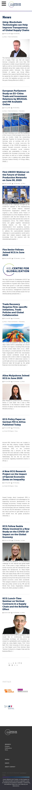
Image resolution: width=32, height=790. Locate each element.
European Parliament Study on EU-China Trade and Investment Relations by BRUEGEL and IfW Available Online (14, 98)
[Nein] (30, 783)
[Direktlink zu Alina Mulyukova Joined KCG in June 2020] (16, 392)
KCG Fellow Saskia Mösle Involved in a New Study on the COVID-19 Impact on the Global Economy (16, 531)
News (5, 36)
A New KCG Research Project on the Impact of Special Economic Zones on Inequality (14, 475)
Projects (7, 746)
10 (9, 665)
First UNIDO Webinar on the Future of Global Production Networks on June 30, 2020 (15, 176)
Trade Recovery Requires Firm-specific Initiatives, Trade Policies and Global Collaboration (14, 309)
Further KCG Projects (8, 431)
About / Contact (10, 766)
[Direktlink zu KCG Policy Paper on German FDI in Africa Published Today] (16, 438)
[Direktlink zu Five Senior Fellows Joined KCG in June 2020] (16, 270)
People (7, 759)
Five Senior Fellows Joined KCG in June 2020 (13, 252)
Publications (21, 111)
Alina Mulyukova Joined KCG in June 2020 (15, 377)
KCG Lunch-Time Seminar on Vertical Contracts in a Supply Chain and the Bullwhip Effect (15, 604)
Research (8, 744)
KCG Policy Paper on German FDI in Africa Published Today (14, 422)
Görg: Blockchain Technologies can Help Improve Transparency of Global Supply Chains (15, 26)
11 (12, 665)
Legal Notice (23, 772)
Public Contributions (12, 36)
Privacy (4, 774)
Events (7, 763)
